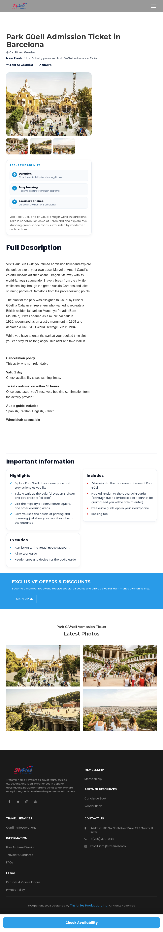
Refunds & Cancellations (23, 882)
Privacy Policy (15, 890)
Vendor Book (93, 806)
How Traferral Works (20, 847)
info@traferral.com (112, 846)
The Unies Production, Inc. (89, 905)
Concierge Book (95, 798)
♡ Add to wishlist (20, 65)
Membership (93, 779)
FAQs (9, 862)
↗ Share (45, 65)
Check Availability (81, 922)
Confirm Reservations (21, 828)
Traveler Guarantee (19, 855)
